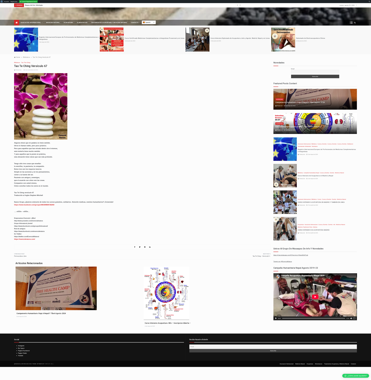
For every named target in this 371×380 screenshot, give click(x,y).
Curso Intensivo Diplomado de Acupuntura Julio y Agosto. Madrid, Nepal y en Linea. (240, 38)
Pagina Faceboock (24, 350)
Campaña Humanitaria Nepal (311, 173)
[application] (315, 296)
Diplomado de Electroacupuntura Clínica (310, 38)
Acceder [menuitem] (6, 1)
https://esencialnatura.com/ (24, 239)
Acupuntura (68, 22)
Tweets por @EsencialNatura (282, 261)
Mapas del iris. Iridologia (34, 5)
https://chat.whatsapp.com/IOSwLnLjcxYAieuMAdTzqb (290, 255)
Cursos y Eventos (322, 144)
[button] (355, 376)
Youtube (20, 355)
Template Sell (49, 363)
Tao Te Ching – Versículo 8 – (262, 256)
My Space (21, 348)
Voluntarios (315, 146)
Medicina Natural (53, 22)
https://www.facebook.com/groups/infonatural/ (31, 226)
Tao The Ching (25, 62)
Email (292, 69)
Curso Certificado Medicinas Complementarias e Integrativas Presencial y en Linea (154, 38)
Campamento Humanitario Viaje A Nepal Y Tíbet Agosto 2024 (41, 313)
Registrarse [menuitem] (14, 1)
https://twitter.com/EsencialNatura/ (26, 236)
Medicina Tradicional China (305, 227)
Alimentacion (82, 22)
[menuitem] (1, 1)
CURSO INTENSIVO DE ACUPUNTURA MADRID (314, 230)
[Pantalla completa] (354, 318)
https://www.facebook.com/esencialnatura (29, 231)
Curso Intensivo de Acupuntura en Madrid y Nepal (315, 176)
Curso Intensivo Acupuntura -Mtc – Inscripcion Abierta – (168, 323)
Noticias (315, 227)
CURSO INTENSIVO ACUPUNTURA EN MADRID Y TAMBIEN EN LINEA (321, 202)
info (334, 224)
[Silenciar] (351, 318)
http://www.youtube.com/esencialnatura (28, 221)
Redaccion (18, 70)
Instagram (21, 346)
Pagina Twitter (22, 353)
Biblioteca (17, 62)
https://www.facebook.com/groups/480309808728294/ (34, 205)
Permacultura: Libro (20, 256)
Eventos (332, 173)
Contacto (134, 22)
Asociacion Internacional (31, 22)
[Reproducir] (276, 318)
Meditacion (350, 144)
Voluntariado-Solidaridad (304, 146)
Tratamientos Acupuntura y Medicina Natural (109, 22)
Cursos (319, 199)
